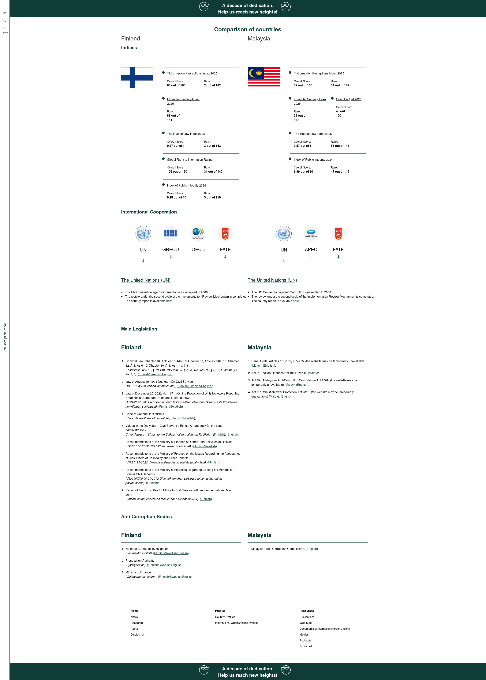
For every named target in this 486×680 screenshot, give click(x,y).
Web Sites (306, 623)
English (232, 434)
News (134, 617)
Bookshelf (306, 646)
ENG (5, 32)
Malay (256, 365)
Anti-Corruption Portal (5, 338)
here (169, 301)
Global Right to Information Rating (190, 159)
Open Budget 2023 (348, 99)
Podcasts (305, 640)
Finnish (219, 434)
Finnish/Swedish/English (155, 374)
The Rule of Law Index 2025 (186, 133)
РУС (5, 28)
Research (137, 623)
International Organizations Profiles (236, 623)
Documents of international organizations (325, 628)
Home (134, 611)
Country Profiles (225, 617)
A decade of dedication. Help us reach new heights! (247, 8)
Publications (307, 617)
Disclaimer (137, 634)
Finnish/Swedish (170, 406)
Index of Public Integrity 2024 (186, 185)
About (134, 628)
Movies (304, 634)
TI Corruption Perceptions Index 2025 (192, 73)
